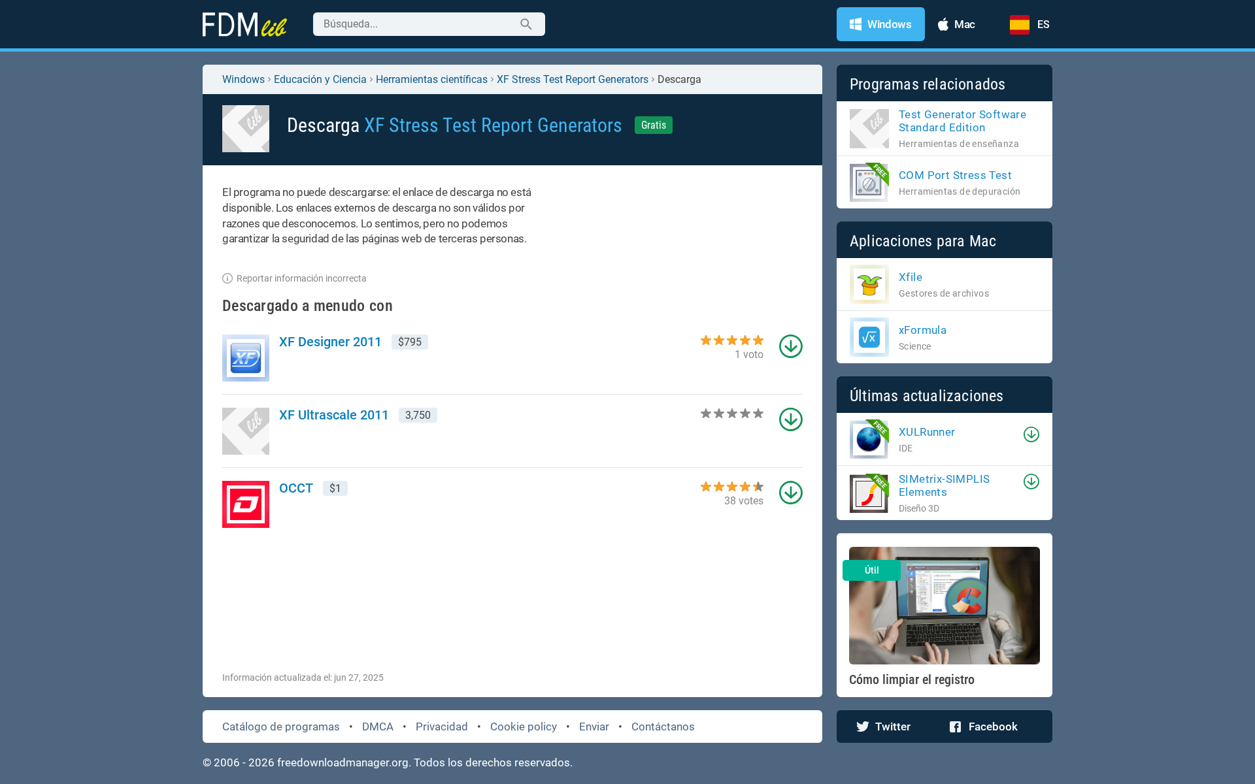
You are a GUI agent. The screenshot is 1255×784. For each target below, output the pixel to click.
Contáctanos (663, 726)
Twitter (893, 726)
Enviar (594, 726)
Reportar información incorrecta (302, 278)
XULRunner (927, 431)
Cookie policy (523, 726)
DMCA (377, 726)
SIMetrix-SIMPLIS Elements (944, 485)
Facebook (993, 726)
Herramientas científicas (432, 79)
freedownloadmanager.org (343, 762)
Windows (243, 79)
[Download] (1031, 434)
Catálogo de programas (281, 726)
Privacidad (442, 726)
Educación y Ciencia (320, 79)
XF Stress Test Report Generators (572, 79)
